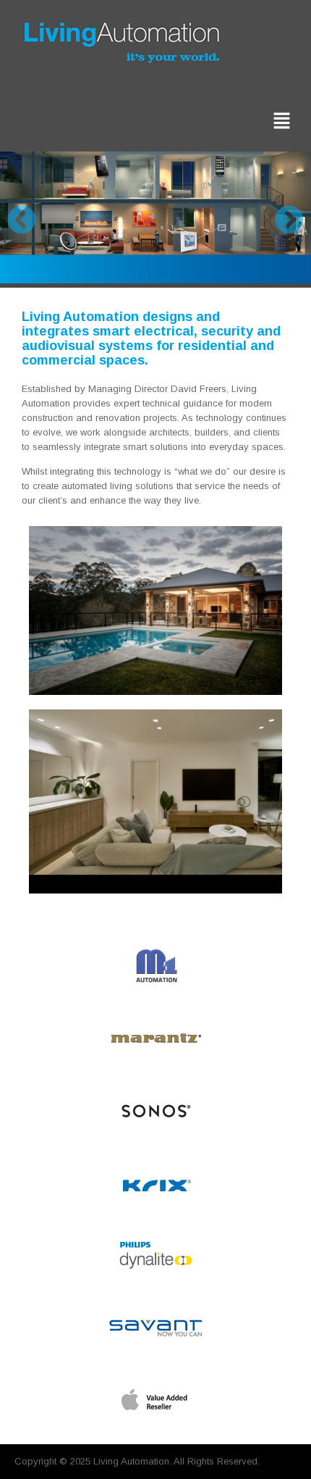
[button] (282, 121)
